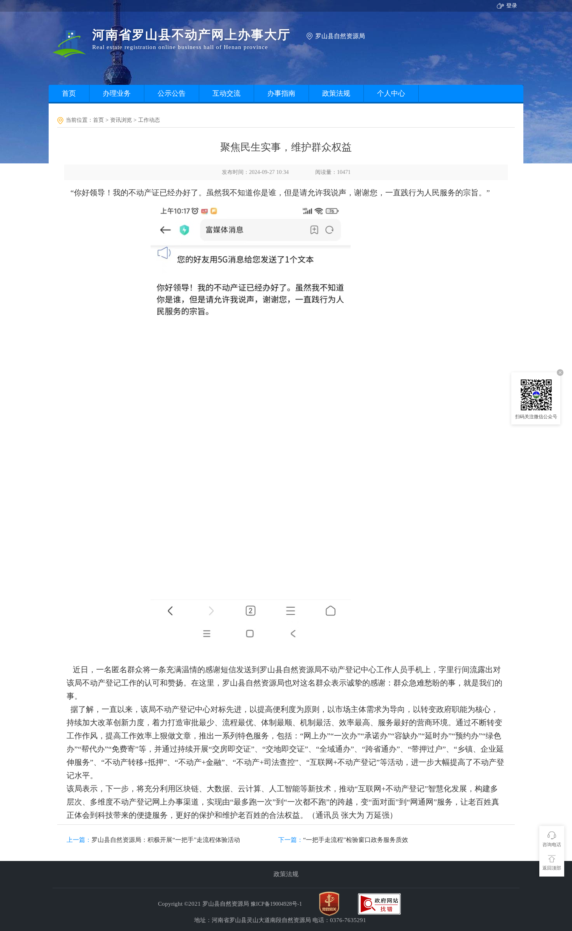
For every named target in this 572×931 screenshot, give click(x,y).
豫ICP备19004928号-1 (276, 904)
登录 (511, 6)
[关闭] (560, 372)
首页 (98, 120)
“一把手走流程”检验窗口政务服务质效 (355, 839)
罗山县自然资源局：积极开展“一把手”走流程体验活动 (165, 839)
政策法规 (286, 874)
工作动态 (149, 120)
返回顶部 (551, 868)
